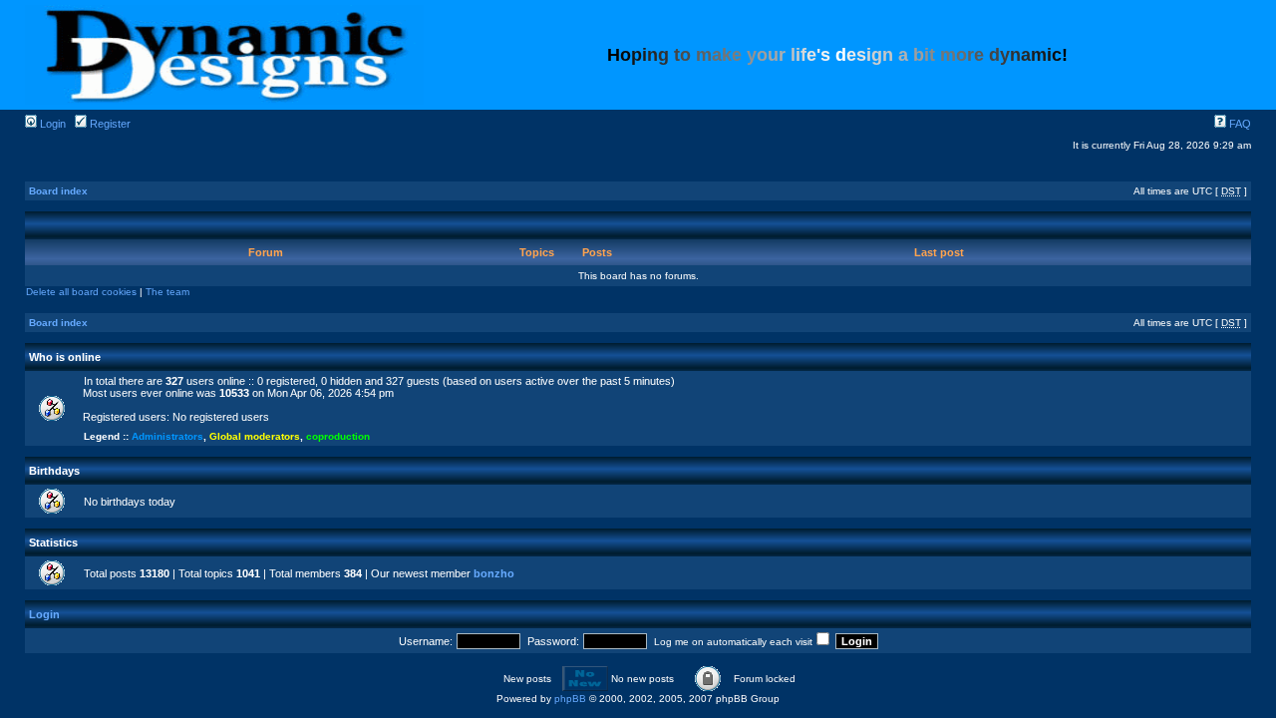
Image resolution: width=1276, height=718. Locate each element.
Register (109, 124)
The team (167, 291)
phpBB (570, 698)
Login (51, 124)
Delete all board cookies (81, 291)
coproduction (338, 436)
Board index (58, 190)
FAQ (1238, 124)
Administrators (167, 436)
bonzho (494, 573)
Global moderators (254, 436)
